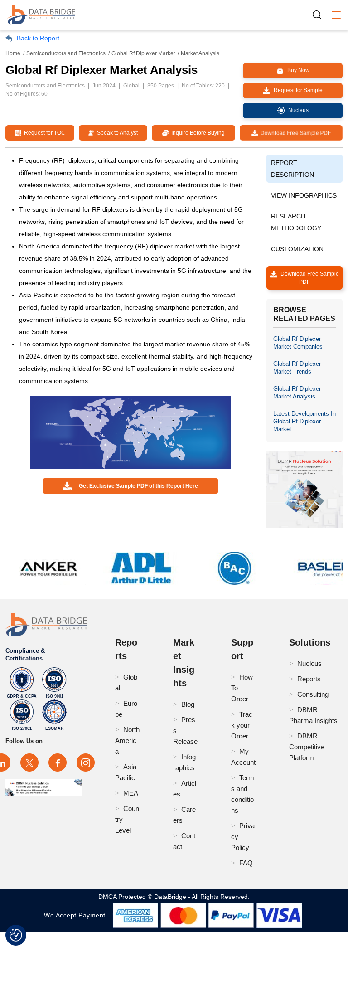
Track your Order (241, 725)
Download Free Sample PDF (294, 133)
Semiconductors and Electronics (66, 53)
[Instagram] (86, 762)
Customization (297, 248)
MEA (130, 793)
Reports (309, 679)
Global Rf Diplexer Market (143, 53)
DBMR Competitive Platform (306, 747)
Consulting (313, 694)
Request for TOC (43, 133)
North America (127, 740)
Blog (187, 704)
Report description (292, 168)
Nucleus (309, 663)
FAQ (246, 863)
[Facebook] (57, 762)
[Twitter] (29, 762)
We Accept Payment (77, 915)
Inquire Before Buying (197, 133)
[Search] (320, 15)
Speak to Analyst (116, 133)
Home (12, 53)
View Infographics (304, 195)
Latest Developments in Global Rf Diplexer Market (304, 421)
